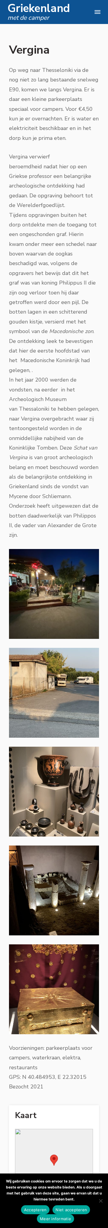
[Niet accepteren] (101, 1201)
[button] (54, 1160)
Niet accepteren (71, 1209)
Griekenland (39, 8)
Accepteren (35, 1209)
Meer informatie (55, 1218)
